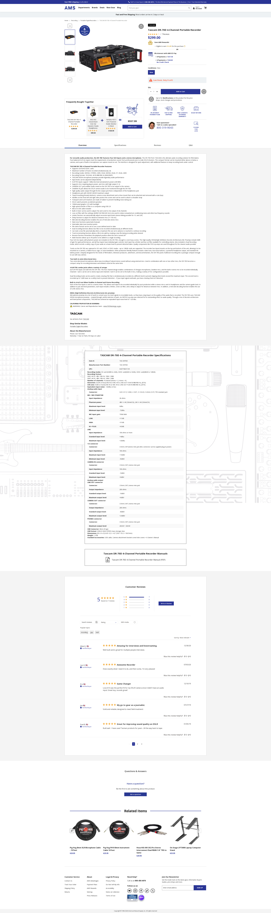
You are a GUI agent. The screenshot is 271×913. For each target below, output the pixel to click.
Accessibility (110, 888)
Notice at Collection (112, 892)
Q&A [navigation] (191, 145)
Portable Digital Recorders (88, 20)
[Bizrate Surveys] (134, 899)
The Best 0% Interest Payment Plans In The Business (170, 2)
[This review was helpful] (185, 656)
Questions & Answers (136, 771)
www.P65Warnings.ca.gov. (112, 306)
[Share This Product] (141, 26)
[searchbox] (87, 622)
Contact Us (68, 881)
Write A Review (166, 603)
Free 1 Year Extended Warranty (197, 2)
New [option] (151, 72)
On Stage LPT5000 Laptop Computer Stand (185, 848)
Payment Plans (92, 885)
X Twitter (153, 891)
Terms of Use (110, 896)
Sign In (199, 8)
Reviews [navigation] (157, 145)
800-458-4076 (140, 880)
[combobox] (159, 8)
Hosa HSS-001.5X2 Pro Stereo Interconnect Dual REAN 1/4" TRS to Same (152, 850)
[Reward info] (184, 46)
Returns (67, 892)
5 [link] (158, 34)
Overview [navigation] (82, 145)
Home (66, 20)
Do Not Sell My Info (113, 885)
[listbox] (177, 72)
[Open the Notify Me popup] (151, 99)
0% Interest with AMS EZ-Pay (165, 53)
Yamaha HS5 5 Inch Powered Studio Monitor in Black (111, 123)
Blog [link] (119, 7)
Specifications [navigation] (120, 145)
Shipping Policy (70, 888)
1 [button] (133, 744)
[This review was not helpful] (188, 656)
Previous (72, 831)
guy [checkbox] (92, 632)
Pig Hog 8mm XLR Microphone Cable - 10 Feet (85, 848)
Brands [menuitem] (95, 7)
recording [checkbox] (84, 632)
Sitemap (90, 892)
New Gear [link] (111, 7)
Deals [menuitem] (102, 7)
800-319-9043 (165, 127)
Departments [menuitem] (84, 7)
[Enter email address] (179, 888)
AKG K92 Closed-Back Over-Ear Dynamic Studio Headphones (93, 124)
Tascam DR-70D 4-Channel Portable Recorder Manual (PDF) (138, 559)
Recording (74, 20)
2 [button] (137, 744)
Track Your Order (70, 885)
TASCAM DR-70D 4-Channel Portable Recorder (74, 122)
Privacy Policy (110, 881)
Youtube (129, 891)
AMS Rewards (91, 888)
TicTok (147, 891)
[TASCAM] (76, 317)
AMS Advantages (93, 881)
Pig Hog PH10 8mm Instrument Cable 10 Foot (116, 848)
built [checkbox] (97, 632)
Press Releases (92, 896)
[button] (205, 7)
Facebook (141, 891)
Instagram (135, 891)
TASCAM (152, 25)
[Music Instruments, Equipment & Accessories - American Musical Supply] (70, 8)
